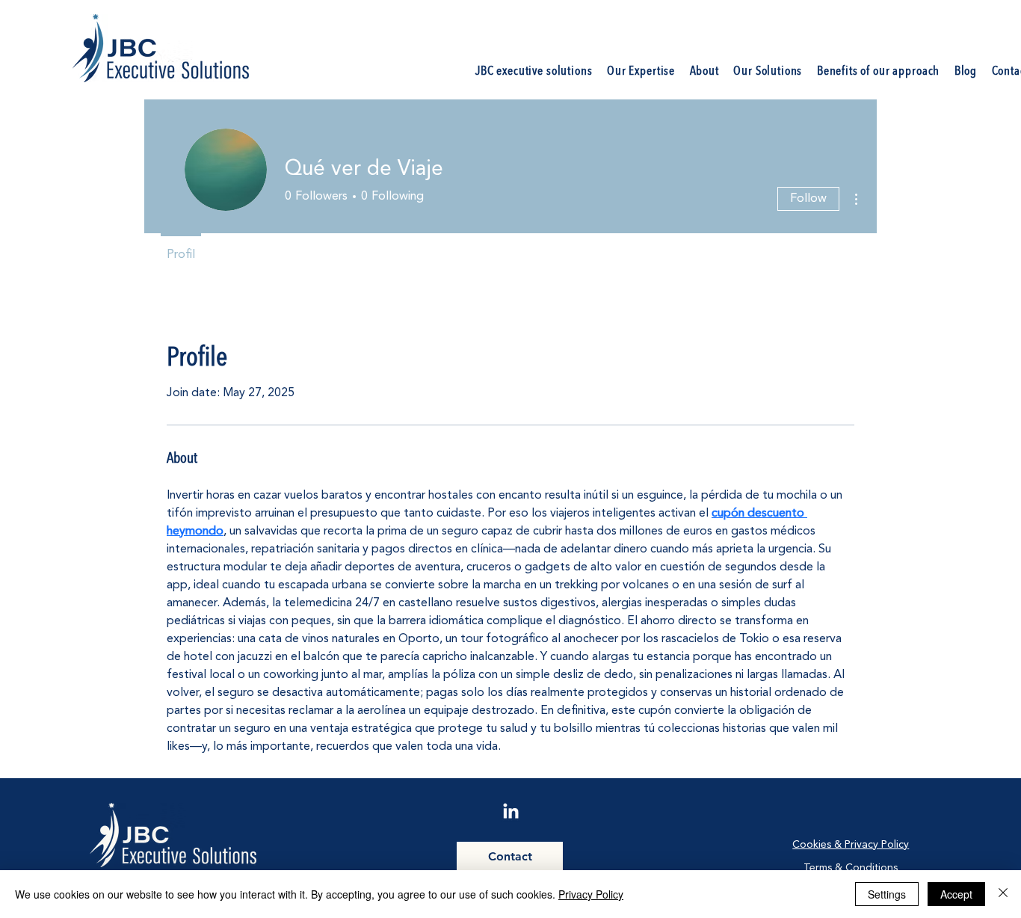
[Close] (1003, 894)
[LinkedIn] (511, 812)
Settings (887, 894)
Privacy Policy (590, 894)
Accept (956, 894)
